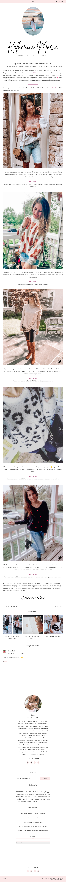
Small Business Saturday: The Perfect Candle (33, 830)
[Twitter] (56, 1)
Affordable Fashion (12, 66)
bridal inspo (32, 794)
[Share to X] (9, 606)
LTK (32, 796)
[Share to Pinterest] (14, 606)
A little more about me (32, 818)
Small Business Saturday (37, 799)
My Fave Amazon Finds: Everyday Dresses (33, 826)
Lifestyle (26, 796)
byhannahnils (11, 651)
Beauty (43, 792)
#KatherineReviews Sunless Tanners (33, 813)
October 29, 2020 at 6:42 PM (15, 653)
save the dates (43, 796)
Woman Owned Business (29, 801)
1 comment (60, 606)
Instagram (19, 796)
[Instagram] (59, 1)
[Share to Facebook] (11, 606)
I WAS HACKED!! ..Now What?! (33, 822)
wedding (18, 801)
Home (4, 878)
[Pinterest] (62, 1)
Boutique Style (23, 794)
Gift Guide (39, 794)
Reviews (36, 796)
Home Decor (46, 794)
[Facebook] (28, 762)
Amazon (21, 66)
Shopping (28, 66)
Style (34, 66)
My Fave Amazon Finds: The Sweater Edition (33, 63)
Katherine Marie (51, 878)
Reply (4, 661)
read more (32, 758)
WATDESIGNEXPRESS (57, 879)
